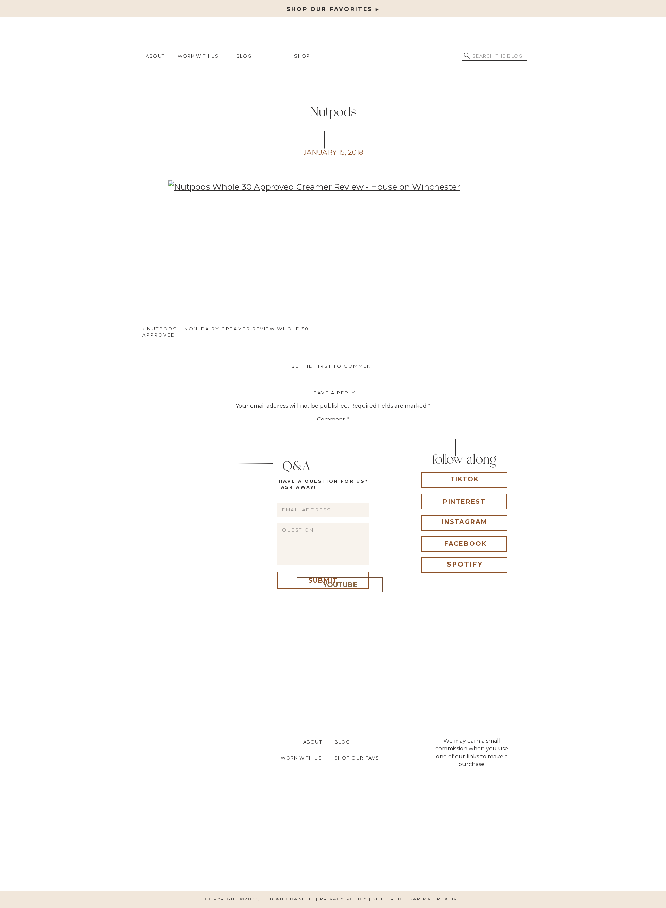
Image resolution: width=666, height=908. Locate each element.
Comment (333, 419)
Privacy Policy (344, 898)
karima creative (435, 898)
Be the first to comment (333, 366)
